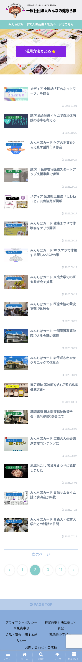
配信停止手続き (60, 635)
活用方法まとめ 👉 (41, 51)
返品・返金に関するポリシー (21, 637)
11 (61, 570)
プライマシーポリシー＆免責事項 (21, 625)
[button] (73, 582)
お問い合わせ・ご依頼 (41, 647)
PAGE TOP (42, 605)
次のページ (41, 554)
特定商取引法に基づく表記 (61, 625)
